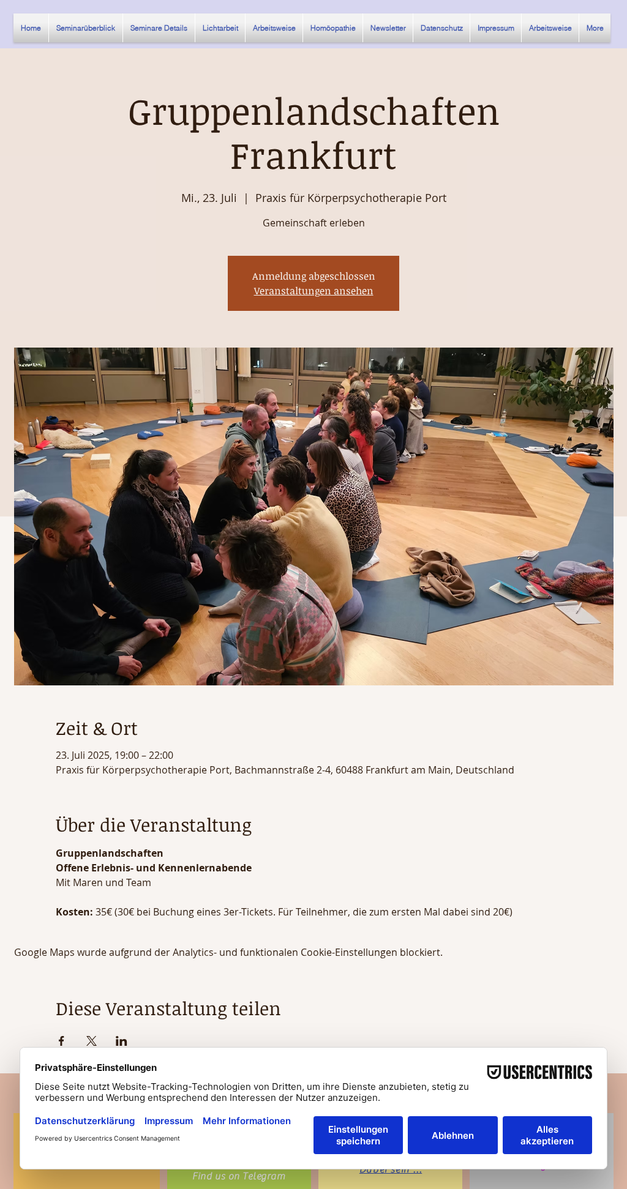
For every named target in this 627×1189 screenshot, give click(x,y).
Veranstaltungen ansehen (314, 290)
